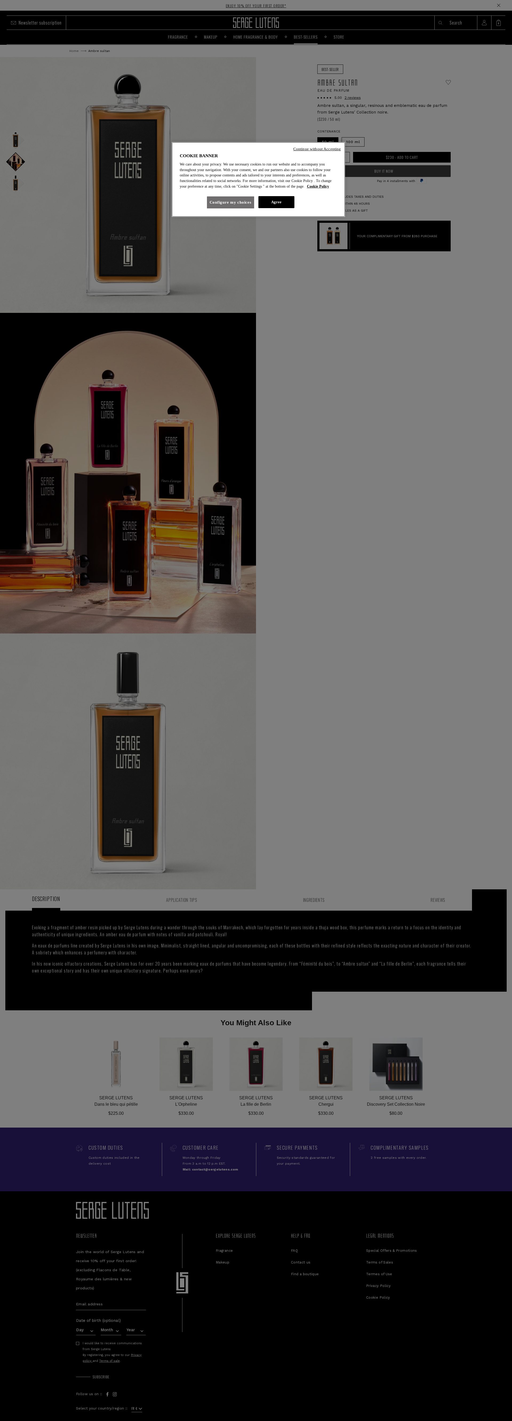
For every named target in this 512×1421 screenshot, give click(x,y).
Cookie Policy (318, 186)
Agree (276, 202)
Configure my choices (230, 202)
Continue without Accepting (317, 149)
